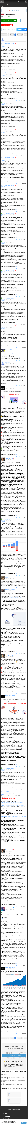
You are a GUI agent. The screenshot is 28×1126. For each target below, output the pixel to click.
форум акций (15, 4)
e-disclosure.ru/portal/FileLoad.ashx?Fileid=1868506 (13, 816)
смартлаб (3, 4)
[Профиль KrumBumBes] (3, 350)
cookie (7, 1123)
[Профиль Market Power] (3, 909)
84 (8, 34)
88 (17, 34)
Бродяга (7, 519)
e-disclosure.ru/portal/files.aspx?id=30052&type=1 (13, 805)
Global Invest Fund (10, 967)
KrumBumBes (8, 349)
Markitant (7, 362)
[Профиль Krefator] (3, 578)
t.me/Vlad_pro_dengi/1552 (14, 597)
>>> (16, 69)
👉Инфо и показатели (7, 919)
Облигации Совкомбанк (9, 29)
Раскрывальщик (9, 43)
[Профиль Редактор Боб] (3, 459)
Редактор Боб (9, 458)
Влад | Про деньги (10, 589)
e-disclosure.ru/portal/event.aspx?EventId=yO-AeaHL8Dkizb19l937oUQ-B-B (12, 803)
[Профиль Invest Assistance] (3, 388)
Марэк (7, 791)
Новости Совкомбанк (14, 1109)
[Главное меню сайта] (2, 1)
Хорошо (24, 1122)
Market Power (9, 908)
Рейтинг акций (22, 29)
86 (13, 34)
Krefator (7, 577)
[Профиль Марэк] (3, 793)
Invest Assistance (10, 387)
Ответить (23, 71)
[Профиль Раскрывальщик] (3, 45)
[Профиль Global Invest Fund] (3, 968)
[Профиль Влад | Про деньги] (3, 590)
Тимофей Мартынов (11, 655)
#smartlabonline (6, 25)
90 (22, 34)
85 (10, 34)
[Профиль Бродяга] (3, 520)
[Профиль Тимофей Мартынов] (3, 656)
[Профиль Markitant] (3, 363)
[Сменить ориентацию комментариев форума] (19, 20)
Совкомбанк (8, 6)
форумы (9, 4)
